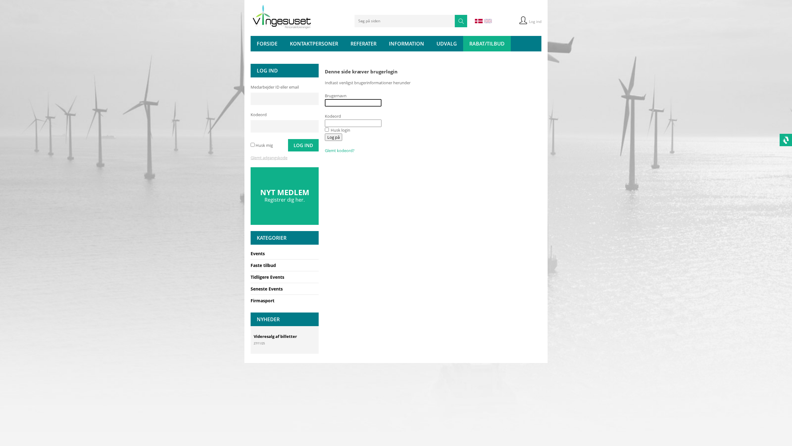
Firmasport (262, 301)
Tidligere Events (267, 277)
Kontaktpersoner (314, 43)
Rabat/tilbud (487, 43)
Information (406, 43)
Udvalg (447, 43)
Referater (364, 43)
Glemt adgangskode (269, 157)
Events (258, 253)
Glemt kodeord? (340, 150)
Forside (267, 43)
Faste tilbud (263, 265)
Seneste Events (267, 289)
